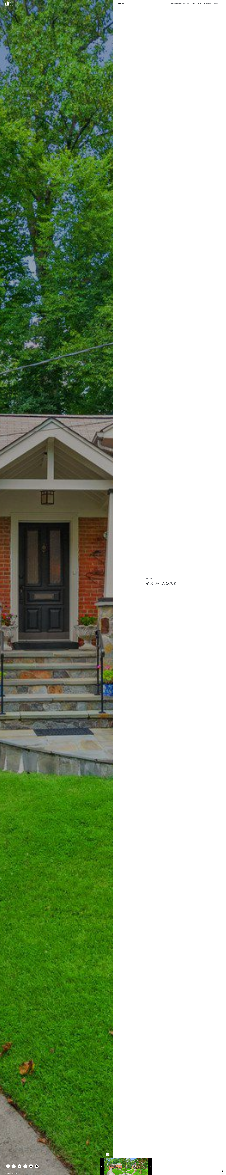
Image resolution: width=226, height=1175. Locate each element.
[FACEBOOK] (8, 1166)
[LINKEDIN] (25, 1166)
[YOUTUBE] (31, 1166)
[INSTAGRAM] (14, 1166)
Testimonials (207, 3)
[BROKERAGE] (37, 1166)
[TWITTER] (19, 1166)
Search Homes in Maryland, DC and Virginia (186, 3)
